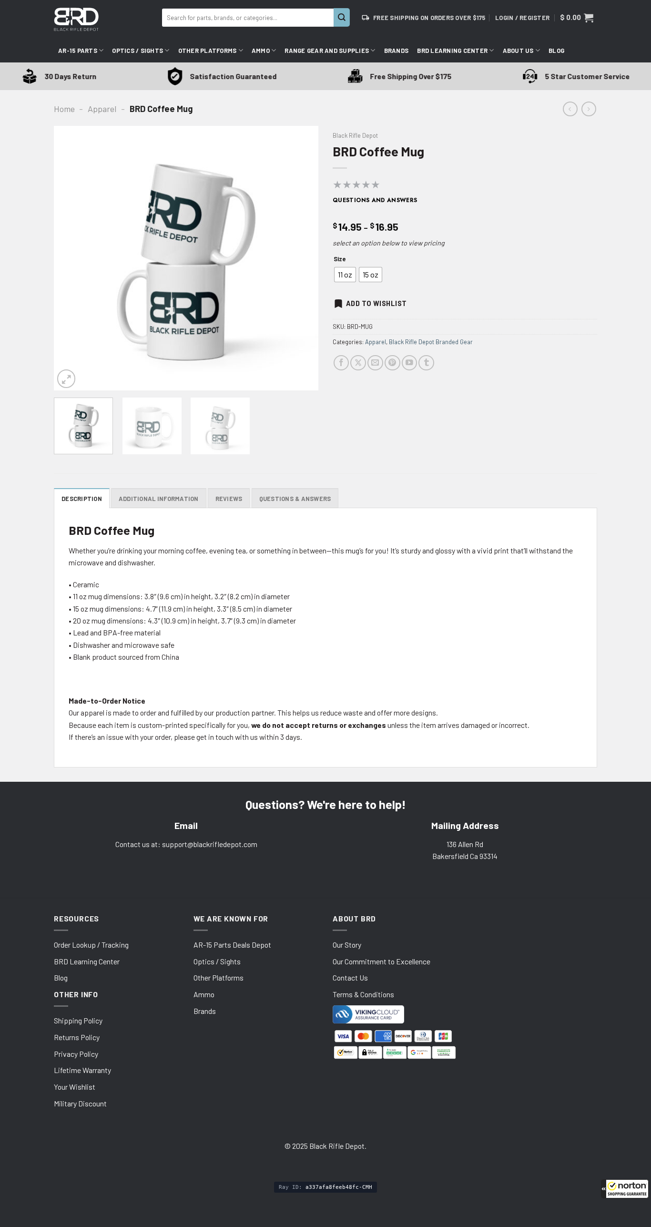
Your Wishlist (74, 1086)
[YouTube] (409, 363)
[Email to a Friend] (375, 363)
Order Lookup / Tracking (91, 944)
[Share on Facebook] (341, 363)
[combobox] (248, 18)
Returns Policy (77, 1037)
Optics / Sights (137, 50)
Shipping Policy (78, 1020)
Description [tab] (81, 498)
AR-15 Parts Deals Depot (232, 944)
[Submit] (342, 17)
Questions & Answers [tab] (295, 498)
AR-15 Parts (77, 50)
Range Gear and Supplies (327, 50)
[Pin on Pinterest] (392, 363)
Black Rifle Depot (355, 135)
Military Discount (80, 1103)
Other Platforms (207, 50)
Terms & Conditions (363, 994)
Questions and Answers (375, 200)
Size (340, 259)
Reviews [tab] (229, 498)
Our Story (347, 944)
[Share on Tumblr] (426, 363)
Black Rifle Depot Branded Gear (431, 342)
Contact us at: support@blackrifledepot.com (186, 844)
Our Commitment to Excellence (381, 961)
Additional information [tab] (159, 498)
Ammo (261, 50)
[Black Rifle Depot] (104, 19)
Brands (396, 50)
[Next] (301, 258)
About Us (518, 50)
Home (64, 108)
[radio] (345, 274)
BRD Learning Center (452, 50)
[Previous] (71, 258)
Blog (556, 50)
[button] (625, 1188)
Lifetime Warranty (82, 1069)
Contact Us (350, 977)
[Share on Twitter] (358, 363)
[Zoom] (66, 378)
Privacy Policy (76, 1053)
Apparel (102, 108)
